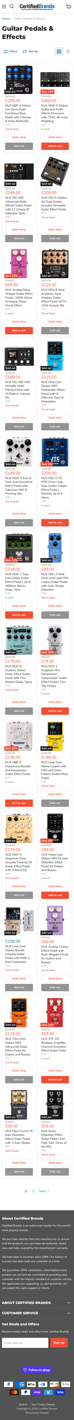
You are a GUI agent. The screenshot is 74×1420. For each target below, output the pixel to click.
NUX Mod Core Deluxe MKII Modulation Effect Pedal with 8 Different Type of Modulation (53, 391)
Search (23, 1404)
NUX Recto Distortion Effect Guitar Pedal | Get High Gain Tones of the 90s (54, 1139)
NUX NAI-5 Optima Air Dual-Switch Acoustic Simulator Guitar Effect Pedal (54, 203)
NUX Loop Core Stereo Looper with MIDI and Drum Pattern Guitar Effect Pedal (54, 770)
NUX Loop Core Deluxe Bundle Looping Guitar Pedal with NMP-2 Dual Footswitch (17, 954)
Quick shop (19, 137)
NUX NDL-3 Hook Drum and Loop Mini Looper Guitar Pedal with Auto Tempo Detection (54, 582)
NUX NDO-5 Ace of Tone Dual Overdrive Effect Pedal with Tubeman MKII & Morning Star (18, 486)
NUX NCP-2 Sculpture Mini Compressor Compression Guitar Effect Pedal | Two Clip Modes (54, 676)
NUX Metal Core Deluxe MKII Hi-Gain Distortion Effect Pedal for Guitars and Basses (54, 862)
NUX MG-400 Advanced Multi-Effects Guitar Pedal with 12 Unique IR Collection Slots (18, 205)
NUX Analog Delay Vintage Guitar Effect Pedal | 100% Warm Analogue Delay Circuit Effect (19, 297)
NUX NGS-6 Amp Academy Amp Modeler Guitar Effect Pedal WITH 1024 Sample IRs (53, 297)
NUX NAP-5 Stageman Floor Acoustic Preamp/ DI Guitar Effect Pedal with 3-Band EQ (18, 862)
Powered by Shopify (37, 1413)
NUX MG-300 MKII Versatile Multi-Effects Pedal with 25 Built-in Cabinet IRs (17, 390)
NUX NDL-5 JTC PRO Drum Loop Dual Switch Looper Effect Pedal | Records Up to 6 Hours (54, 487)
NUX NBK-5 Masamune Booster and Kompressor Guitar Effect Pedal (18, 768)
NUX (7, 124)
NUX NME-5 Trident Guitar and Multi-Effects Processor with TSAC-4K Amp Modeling (54, 113)
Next (42, 1191)
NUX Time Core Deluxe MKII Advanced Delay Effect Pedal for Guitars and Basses (17, 1046)
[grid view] (59, 51)
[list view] (67, 51)
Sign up (59, 1342)
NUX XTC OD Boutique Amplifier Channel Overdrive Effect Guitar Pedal (53, 1044)
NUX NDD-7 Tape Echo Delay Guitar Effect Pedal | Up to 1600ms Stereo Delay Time (18, 582)
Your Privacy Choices (43, 1404)
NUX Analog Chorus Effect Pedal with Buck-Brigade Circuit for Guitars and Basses (54, 954)
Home (6, 18)
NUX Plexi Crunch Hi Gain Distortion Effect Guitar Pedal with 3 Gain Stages (19, 1137)
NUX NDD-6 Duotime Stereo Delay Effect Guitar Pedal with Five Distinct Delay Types (18, 674)
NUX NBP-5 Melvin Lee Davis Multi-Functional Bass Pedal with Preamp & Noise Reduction (18, 113)
